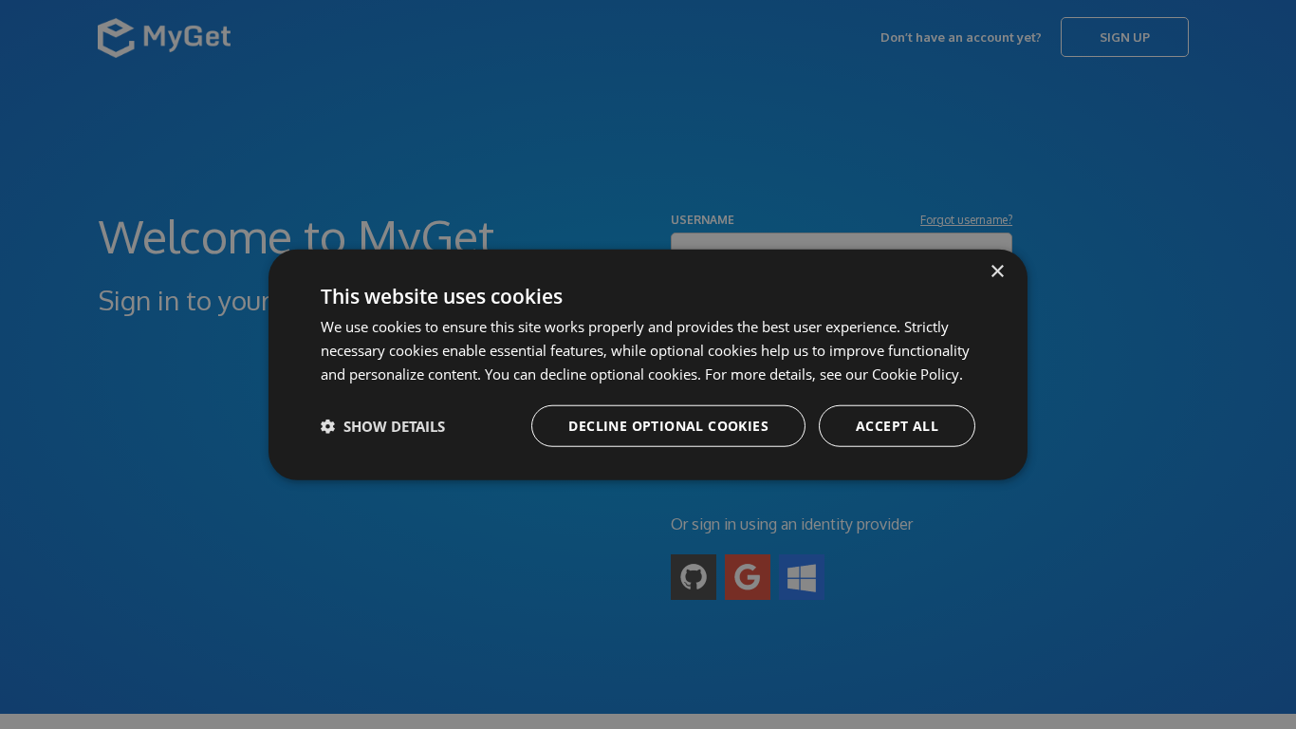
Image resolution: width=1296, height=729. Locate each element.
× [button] (997, 272)
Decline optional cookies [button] (668, 425)
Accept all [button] (897, 425)
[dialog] (648, 365)
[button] (383, 425)
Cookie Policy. (917, 373)
